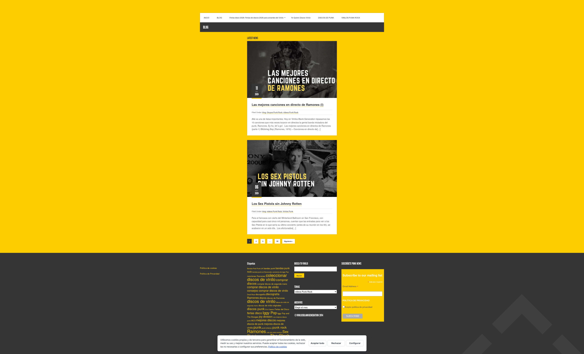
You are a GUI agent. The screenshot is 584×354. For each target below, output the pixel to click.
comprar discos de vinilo (263, 287)
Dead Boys (251, 294)
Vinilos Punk (288, 211)
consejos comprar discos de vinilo (267, 290)
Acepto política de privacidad (358, 307)
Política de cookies (208, 268)
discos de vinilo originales (270, 305)
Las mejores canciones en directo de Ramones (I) (287, 104)
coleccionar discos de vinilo (267, 277)
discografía (260, 294)
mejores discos (266, 320)
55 (277, 241)
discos (262, 298)
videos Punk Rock (290, 112)
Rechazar (336, 343)
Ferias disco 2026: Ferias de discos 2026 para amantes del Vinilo (256, 17)
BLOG (219, 17)
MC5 (253, 320)
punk (257, 327)
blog (264, 112)
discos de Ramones (276, 298)
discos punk (256, 308)
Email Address (350, 286)
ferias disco (254, 313)
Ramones (256, 331)
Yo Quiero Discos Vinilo (301, 17)
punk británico (267, 328)
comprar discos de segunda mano (272, 283)
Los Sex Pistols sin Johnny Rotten (277, 203)
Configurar (355, 343)
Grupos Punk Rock (274, 112)
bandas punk (269, 268)
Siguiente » (288, 241)
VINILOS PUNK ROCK (350, 17)
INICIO (206, 17)
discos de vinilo (261, 301)
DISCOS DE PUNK (326, 17)
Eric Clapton (269, 309)
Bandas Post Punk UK (255, 268)
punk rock (279, 327)
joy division (265, 316)
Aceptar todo (317, 343)
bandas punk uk (258, 272)
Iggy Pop (270, 312)
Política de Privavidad (209, 273)
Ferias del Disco (282, 309)
